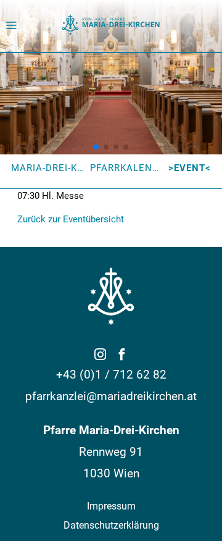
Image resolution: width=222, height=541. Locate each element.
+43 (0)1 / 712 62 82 (111, 374)
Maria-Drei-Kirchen (62, 168)
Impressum (111, 506)
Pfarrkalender (130, 168)
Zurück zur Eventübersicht (70, 219)
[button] (96, 147)
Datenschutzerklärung (111, 525)
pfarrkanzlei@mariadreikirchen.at (111, 396)
